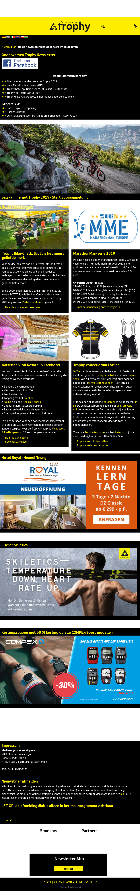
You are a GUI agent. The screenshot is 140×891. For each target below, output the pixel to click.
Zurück (9, 820)
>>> (4, 85)
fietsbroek (109, 402)
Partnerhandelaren (33, 302)
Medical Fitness (32, 402)
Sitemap (58, 882)
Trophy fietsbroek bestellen (93, 445)
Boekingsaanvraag (16, 441)
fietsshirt (120, 432)
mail (122, 794)
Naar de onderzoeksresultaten (23, 307)
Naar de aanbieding (16, 437)
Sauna (7, 402)
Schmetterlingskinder (100, 382)
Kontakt (71, 882)
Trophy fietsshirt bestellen (92, 441)
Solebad (29, 398)
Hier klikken (9, 47)
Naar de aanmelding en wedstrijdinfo (98, 307)
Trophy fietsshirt (104, 375)
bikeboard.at (74, 887)
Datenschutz (88, 882)
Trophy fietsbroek (95, 432)
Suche (48, 882)
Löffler (77, 371)
